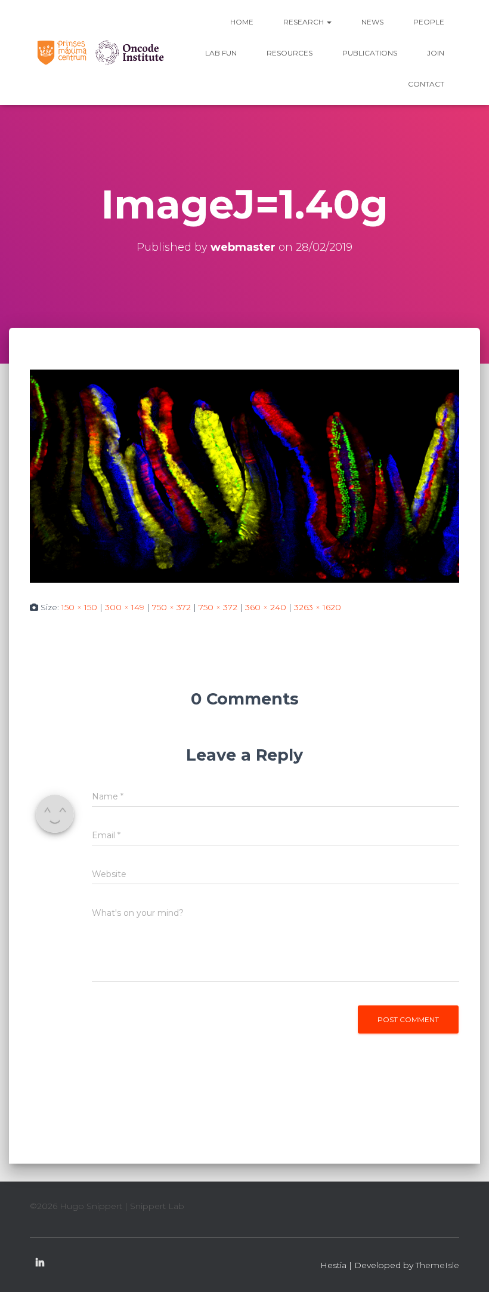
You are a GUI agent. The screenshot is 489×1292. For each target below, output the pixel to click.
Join (435, 52)
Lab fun (221, 52)
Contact (426, 83)
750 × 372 (171, 607)
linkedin (40, 1263)
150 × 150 (79, 607)
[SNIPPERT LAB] (100, 52)
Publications (369, 52)
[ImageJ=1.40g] (244, 475)
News (372, 21)
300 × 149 (124, 607)
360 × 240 (265, 607)
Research (304, 21)
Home (241, 21)
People (428, 21)
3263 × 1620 (317, 607)
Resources (289, 52)
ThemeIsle (437, 1265)
